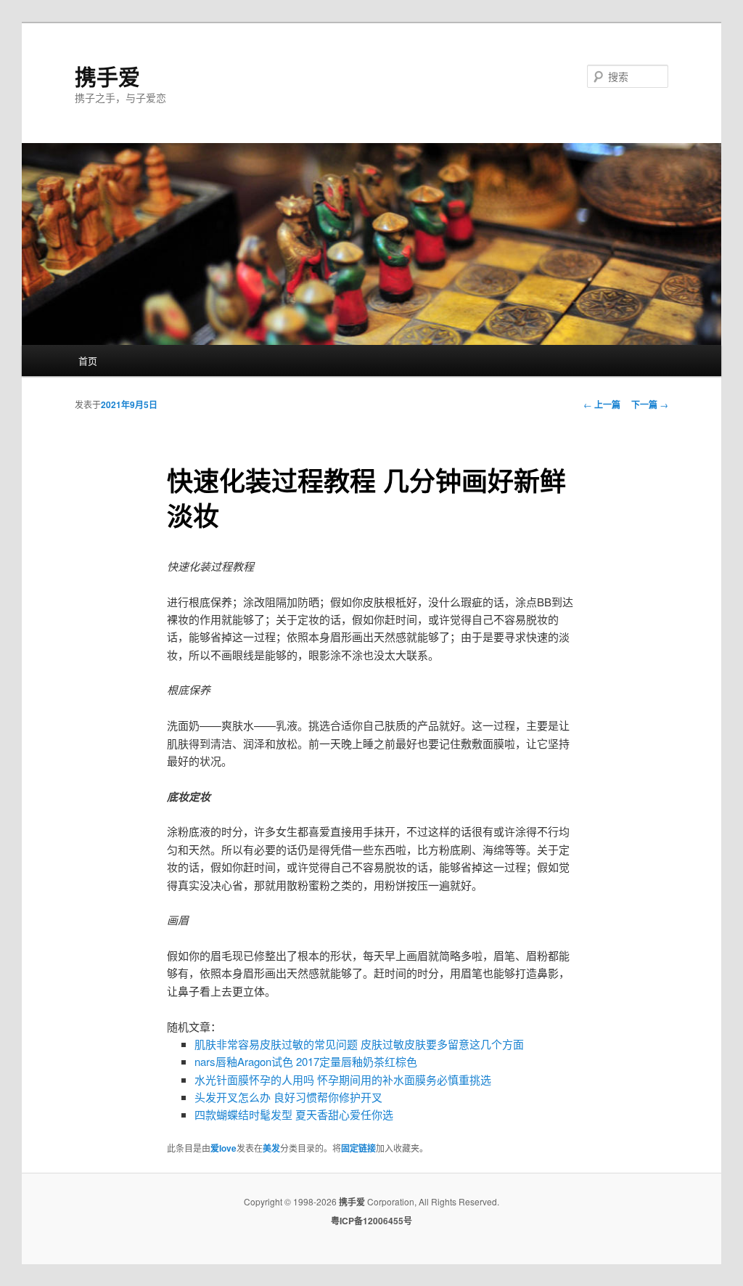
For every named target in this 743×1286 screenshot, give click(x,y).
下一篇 (649, 404)
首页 (87, 360)
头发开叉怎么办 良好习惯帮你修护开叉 (288, 1096)
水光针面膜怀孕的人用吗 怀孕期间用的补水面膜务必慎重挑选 (342, 1079)
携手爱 (107, 75)
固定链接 (358, 1148)
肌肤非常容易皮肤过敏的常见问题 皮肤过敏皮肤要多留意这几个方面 (359, 1043)
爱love (223, 1148)
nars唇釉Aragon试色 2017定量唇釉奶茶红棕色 (305, 1061)
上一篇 (601, 404)
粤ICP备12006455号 (371, 1220)
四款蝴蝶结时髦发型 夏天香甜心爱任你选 (293, 1114)
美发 (271, 1148)
